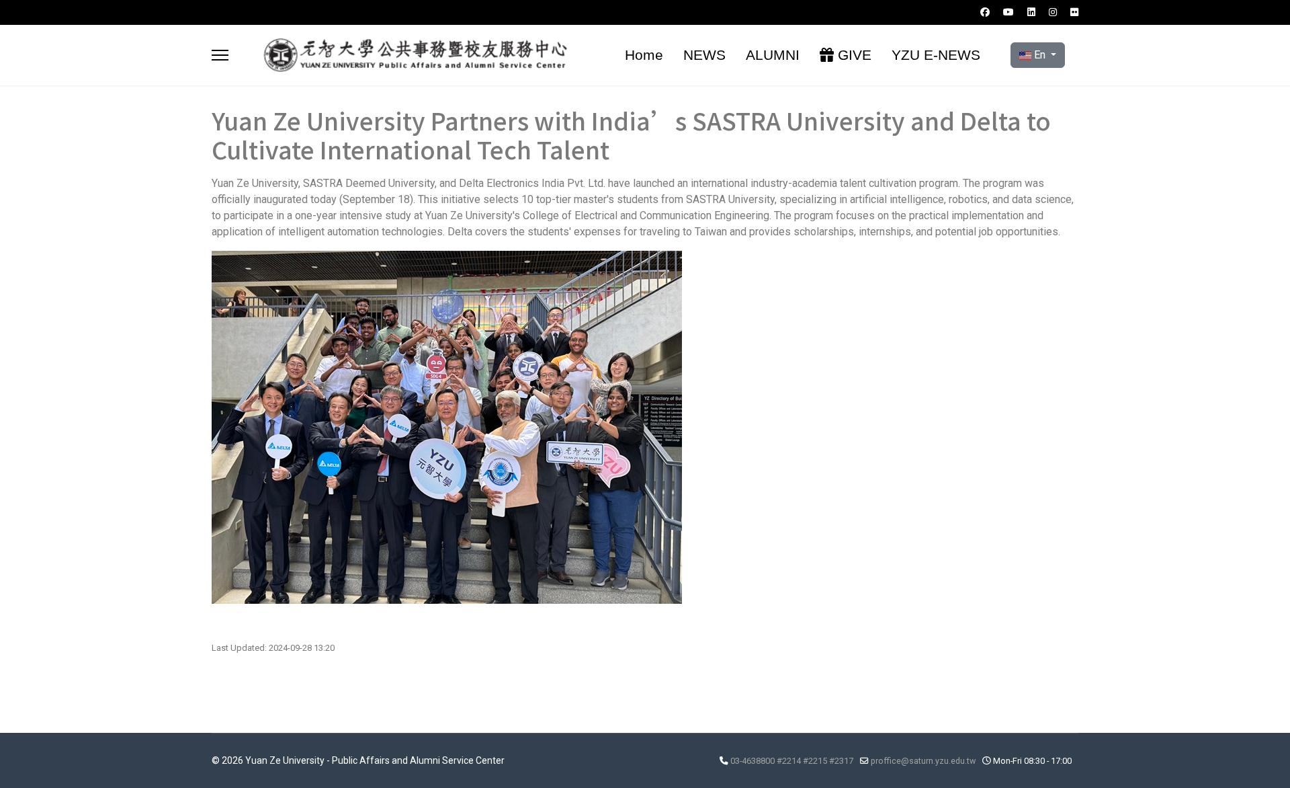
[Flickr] (1074, 12)
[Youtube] (1008, 12)
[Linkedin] (1031, 12)
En (1039, 54)
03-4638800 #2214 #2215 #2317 (791, 761)
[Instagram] (1053, 12)
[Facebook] (985, 12)
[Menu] (220, 55)
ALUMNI (773, 55)
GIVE (852, 55)
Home (644, 55)
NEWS (704, 55)
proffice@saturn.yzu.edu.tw (923, 761)
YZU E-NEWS (936, 55)
